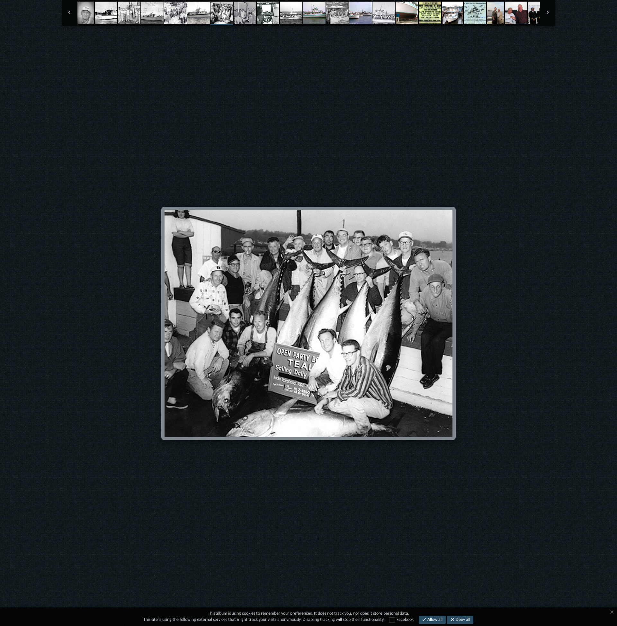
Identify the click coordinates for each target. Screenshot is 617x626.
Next (367, 40)
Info (329, 40)
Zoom (288, 40)
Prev (249, 40)
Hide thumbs (308, 40)
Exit (269, 40)
